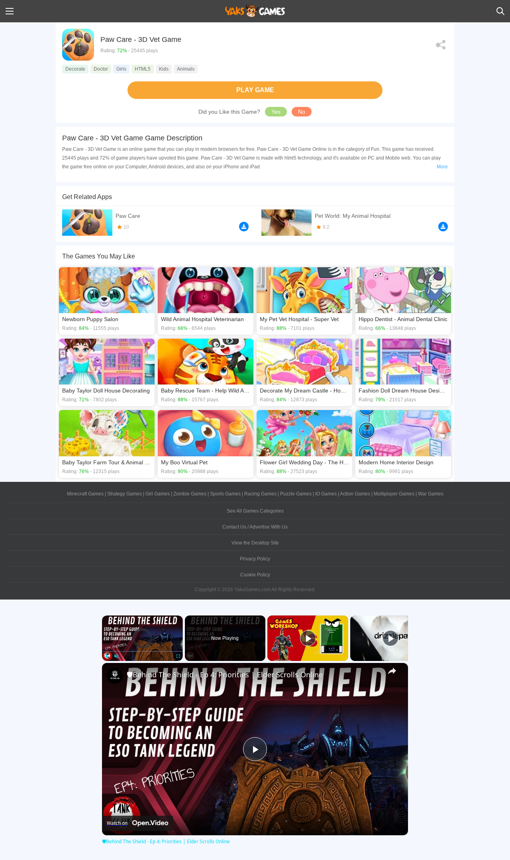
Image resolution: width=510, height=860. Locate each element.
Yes (275, 111)
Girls (121, 69)
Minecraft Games (85, 494)
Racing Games (260, 494)
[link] (115, 676)
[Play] (107, 656)
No (301, 111)
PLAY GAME (255, 90)
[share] (392, 671)
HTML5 (143, 69)
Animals (185, 69)
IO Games (326, 494)
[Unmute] (116, 656)
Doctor (101, 69)
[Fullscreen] (178, 656)
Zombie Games (189, 494)
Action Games (355, 494)
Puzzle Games (296, 494)
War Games (430, 494)
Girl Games (157, 494)
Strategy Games (124, 494)
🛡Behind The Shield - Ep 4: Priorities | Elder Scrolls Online (225, 674)
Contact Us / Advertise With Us (255, 527)
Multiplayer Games (394, 494)
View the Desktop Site (255, 543)
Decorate (75, 69)
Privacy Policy (255, 559)
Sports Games (225, 494)
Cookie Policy (255, 575)
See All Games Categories (255, 511)
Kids (164, 69)
